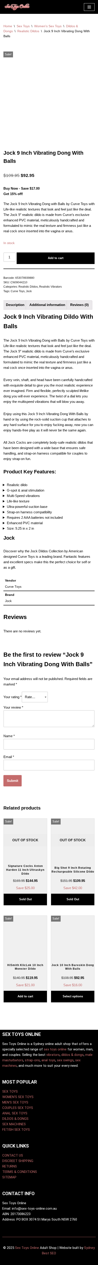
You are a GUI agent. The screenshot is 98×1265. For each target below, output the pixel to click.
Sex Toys (23, 26)
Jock (29, 291)
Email (8, 757)
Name (9, 736)
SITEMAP (9, 1177)
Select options (73, 996)
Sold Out (25, 899)
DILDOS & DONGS (15, 1119)
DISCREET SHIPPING (17, 1161)
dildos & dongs (72, 1055)
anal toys (48, 1060)
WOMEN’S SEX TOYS (18, 1097)
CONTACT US (12, 1155)
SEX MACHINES (14, 1124)
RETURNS (9, 1166)
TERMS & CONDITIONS (19, 1172)
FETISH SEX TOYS (16, 1130)
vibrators (53, 1055)
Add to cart (55, 258)
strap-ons (32, 1060)
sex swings (65, 1060)
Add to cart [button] (25, 996)
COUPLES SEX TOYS (17, 1108)
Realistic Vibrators (50, 286)
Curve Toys (18, 291)
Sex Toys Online (27, 1248)
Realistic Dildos (28, 31)
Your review (13, 707)
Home (7, 26)
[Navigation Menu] (89, 7)
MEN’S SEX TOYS (15, 1102)
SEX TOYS (10, 1091)
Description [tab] (15, 305)
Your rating (12, 697)
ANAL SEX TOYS (14, 1113)
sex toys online (55, 1049)
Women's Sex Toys (48, 26)
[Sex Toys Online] (17, 7)
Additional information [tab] (47, 305)
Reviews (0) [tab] (79, 305)
